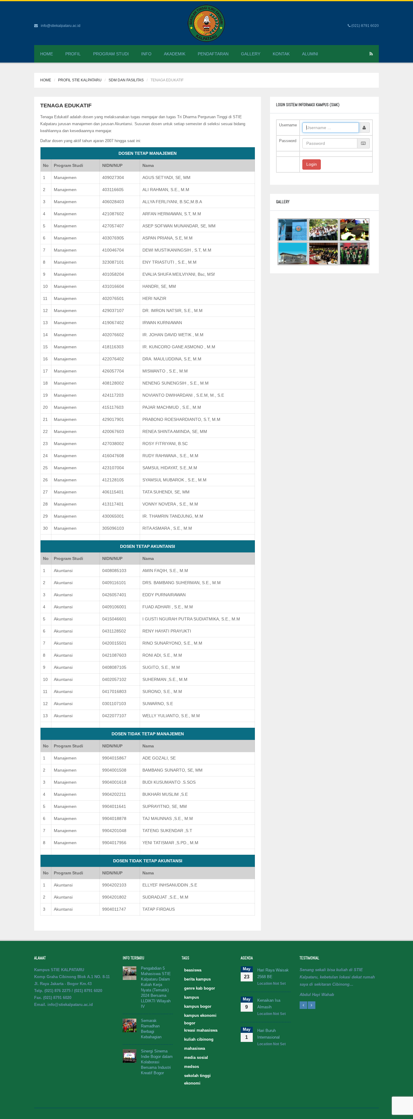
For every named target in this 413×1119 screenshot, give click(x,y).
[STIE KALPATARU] (206, 23)
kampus (191, 997)
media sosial (196, 1057)
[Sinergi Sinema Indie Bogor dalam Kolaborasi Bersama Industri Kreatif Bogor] (129, 1055)
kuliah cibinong (198, 1039)
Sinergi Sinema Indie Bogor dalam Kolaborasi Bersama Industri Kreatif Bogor (157, 1062)
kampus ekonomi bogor (200, 1016)
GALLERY (250, 53)
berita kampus (197, 979)
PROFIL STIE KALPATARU (80, 80)
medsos (191, 1066)
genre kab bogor (199, 988)
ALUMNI (310, 53)
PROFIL (73, 53)
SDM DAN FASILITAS (126, 80)
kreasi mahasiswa (200, 1030)
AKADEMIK (174, 53)
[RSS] (371, 53)
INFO (146, 53)
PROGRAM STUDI (111, 53)
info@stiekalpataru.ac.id (60, 26)
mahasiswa (194, 1048)
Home (45, 80)
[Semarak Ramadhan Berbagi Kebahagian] (129, 1025)
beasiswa (192, 970)
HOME (46, 53)
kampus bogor (197, 1006)
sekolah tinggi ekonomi (197, 1076)
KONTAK (281, 53)
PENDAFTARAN (213, 53)
